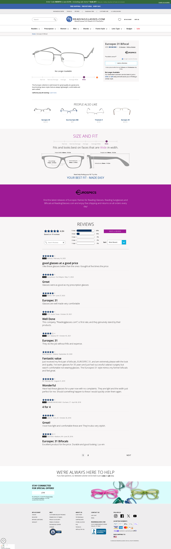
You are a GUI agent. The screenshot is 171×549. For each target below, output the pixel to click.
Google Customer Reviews (130, 59)
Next (129, 455)
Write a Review (131, 47)
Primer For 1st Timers (55, 517)
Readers (34, 29)
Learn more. (53, 93)
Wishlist (34, 522)
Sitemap (51, 527)
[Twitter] (128, 517)
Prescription (49, 29)
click (103, 476)
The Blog (69, 11)
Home (34, 34)
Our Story (79, 514)
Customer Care (104, 11)
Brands (86, 29)
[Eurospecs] (130, 52)
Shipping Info (80, 519)
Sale (138, 29)
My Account (128, 19)
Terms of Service (54, 522)
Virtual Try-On (80, 529)
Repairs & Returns (37, 519)
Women (63, 29)
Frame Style (100, 29)
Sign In (34, 514)
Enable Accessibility (164, 2)
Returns (77, 11)
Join (43, 493)
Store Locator (80, 522)
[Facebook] (122, 517)
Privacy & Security (54, 519)
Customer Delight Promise (57, 514)
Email (92, 518)
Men (75, 29)
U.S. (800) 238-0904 (116, 11)
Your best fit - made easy (85, 178)
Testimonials (79, 517)
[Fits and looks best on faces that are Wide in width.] (63, 80)
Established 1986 (89, 11)
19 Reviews (122, 47)
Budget (129, 29)
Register (34, 517)
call (112, 77)
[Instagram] (116, 517)
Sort (104, 242)
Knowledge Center (58, 11)
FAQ (77, 524)
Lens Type (116, 29)
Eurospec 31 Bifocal (42, 34)
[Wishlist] (119, 19)
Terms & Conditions (39, 498)
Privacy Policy (49, 496)
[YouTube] (135, 517)
